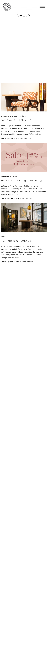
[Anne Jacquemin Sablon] (7, 7)
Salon (24, 116)
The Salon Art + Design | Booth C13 (21, 180)
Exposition (16, 116)
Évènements (6, 116)
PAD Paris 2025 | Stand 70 (16, 120)
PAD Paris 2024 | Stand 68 (16, 241)
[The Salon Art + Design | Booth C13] (24, 157)
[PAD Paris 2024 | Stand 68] (24, 217)
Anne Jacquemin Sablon (10, 138)
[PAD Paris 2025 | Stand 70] (24, 97)
